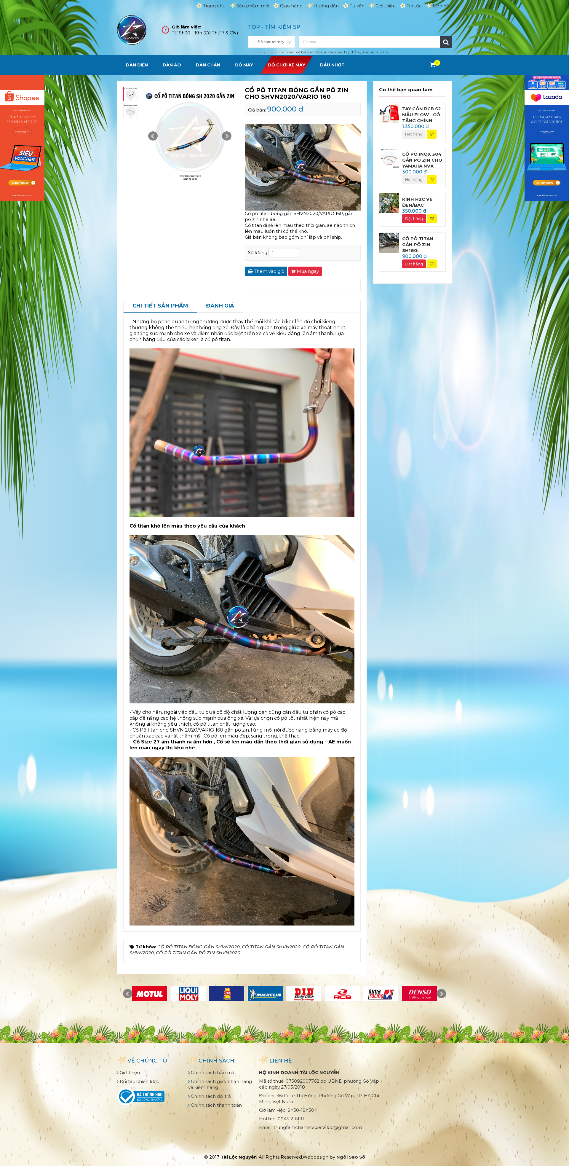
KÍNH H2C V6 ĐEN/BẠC (417, 202)
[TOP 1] (226, 993)
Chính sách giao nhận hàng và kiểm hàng (220, 1084)
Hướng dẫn (326, 6)
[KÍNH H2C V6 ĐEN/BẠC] (389, 203)
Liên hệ (441, 6)
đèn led (321, 52)
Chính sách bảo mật (213, 1072)
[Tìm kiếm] (446, 42)
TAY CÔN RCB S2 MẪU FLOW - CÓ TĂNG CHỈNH (421, 114)
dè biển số (305, 52)
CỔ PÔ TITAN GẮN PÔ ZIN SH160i (417, 244)
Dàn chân (208, 65)
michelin (370, 52)
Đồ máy (244, 65)
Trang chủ (214, 6)
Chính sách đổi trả (210, 1096)
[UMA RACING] (380, 993)
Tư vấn (357, 6)
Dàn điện (137, 65)
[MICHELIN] (265, 993)
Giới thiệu (385, 6)
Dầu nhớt (332, 65)
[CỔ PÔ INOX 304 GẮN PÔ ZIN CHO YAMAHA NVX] (389, 157)
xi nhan (288, 52)
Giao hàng (291, 6)
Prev (153, 136)
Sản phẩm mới (252, 6)
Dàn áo (172, 65)
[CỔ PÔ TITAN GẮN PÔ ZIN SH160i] (389, 242)
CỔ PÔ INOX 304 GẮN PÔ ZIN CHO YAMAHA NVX (422, 160)
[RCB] (342, 993)
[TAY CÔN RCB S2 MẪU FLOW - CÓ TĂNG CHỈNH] (389, 112)
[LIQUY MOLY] (188, 993)
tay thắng (352, 52)
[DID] (303, 993)
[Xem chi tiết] (433, 64)
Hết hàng (414, 134)
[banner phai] (547, 137)
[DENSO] (419, 993)
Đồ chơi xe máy (286, 65)
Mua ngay (307, 271)
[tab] (160, 306)
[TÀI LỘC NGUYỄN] (132, 29)
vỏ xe (384, 52)
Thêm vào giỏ (268, 271)
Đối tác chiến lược (139, 1081)
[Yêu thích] (432, 134)
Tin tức (414, 6)
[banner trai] (22, 137)
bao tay (335, 52)
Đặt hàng (414, 218)
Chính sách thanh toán (216, 1105)
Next (226, 136)
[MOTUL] (149, 993)
